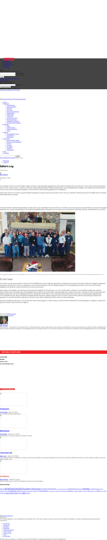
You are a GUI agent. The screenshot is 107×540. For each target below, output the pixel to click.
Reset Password (11, 119)
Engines (9, 143)
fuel (100, 489)
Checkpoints (4, 409)
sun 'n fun (10, 493)
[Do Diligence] (13, 473)
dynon (57, 489)
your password (19, 75)
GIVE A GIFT (4, 361)
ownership (58, 491)
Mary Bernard (4, 175)
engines (86, 488)
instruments (24, 491)
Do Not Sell (6, 536)
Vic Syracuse (4, 412)
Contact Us (10, 116)
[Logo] (6, 99)
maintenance (43, 491)
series (102, 491)
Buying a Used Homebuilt (14, 142)
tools (16, 493)
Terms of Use (7, 533)
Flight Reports (11, 105)
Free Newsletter (8, 64)
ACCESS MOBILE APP (7, 364)
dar (41, 489)
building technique (32, 489)
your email (18, 85)
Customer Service (12, 118)
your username (19, 73)
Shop (4, 151)
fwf (102, 489)
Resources (6, 139)
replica (92, 491)
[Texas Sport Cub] (13, 449)
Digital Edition (10, 113)
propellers (75, 491)
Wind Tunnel (12, 314)
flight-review (95, 489)
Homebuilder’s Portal (13, 134)
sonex (3, 493)
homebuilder (12, 491)
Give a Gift (6, 67)
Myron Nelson (4, 479)
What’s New (10, 315)
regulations (84, 491)
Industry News (11, 127)
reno (89, 491)
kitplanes (35, 491)
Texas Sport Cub (6, 453)
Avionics (9, 145)
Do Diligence (4, 476)
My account (6, 62)
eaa (60, 489)
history (6, 491)
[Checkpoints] (13, 405)
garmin (2, 491)
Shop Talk (9, 110)
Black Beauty (4, 431)
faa (91, 489)
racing (80, 491)
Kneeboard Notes (12, 129)
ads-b (2, 489)
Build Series (10, 137)
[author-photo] (4, 324)
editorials (64, 489)
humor (19, 491)
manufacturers (52, 491)
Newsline (6, 124)
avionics (19, 488)
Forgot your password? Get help (9, 78)
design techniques (49, 489)
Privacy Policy (4, 80)
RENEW (2, 359)
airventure (9, 488)
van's (19, 493)
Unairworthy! (10, 150)
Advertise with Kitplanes (14, 123)
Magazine (6, 104)
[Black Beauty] (13, 427)
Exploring (9, 108)
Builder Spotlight (11, 107)
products (70, 491)
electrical (71, 489)
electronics (78, 489)
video (24, 493)
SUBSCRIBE (10, 115)
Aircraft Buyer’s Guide (13, 140)
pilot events (63, 491)
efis (67, 489)
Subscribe (6, 61)
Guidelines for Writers (13, 121)
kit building (30, 491)
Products (9, 148)
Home (5, 102)
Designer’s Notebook (13, 111)
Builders (5, 132)
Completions (10, 135)
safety (98, 491)
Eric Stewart (3, 434)
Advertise (6, 65)
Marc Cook (3, 456)
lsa (38, 491)
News (8, 126)
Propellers (10, 147)
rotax (95, 491)
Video (8, 131)
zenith (28, 493)
